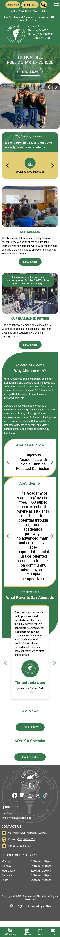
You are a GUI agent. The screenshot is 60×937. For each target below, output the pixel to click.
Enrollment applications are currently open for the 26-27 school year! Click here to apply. (27, 280)
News (40, 934)
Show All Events (30, 757)
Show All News (30, 727)
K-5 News (30, 711)
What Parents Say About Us (30, 597)
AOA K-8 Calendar (30, 741)
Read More (30, 261)
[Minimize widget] (52, 275)
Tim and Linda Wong (30, 682)
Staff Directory (9, 934)
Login (18, 906)
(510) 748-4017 (26, 839)
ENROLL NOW (30, 71)
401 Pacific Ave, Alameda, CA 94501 (28, 832)
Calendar (27, 934)
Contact (53, 934)
